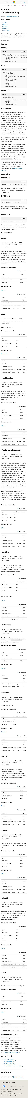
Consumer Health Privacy (7, 1093)
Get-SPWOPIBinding (9, 1062)
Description (5, 24)
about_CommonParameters (11, 1052)
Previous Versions (14, 1089)
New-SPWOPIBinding (10, 1060)
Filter (2, 290)
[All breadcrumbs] (2, 5)
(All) (2, 528)
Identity (3, 732)
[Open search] (21, 2)
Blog (21, 1089)
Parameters (5, 28)
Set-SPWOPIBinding (9, 1064)
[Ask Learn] (23, 5)
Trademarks (4, 1096)
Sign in (25, 2)
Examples (4, 26)
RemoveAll (4, 354)
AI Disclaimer (4, 1089)
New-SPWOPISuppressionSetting (13, 1066)
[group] (14, 58)
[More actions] (25, 5)
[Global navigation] (1, 2)
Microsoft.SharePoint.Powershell (12, 5)
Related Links (5, 30)
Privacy (10, 1091)
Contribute (4, 1091)
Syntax (4, 22)
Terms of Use (20, 1093)
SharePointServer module (12, 16)
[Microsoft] (14, 2)
